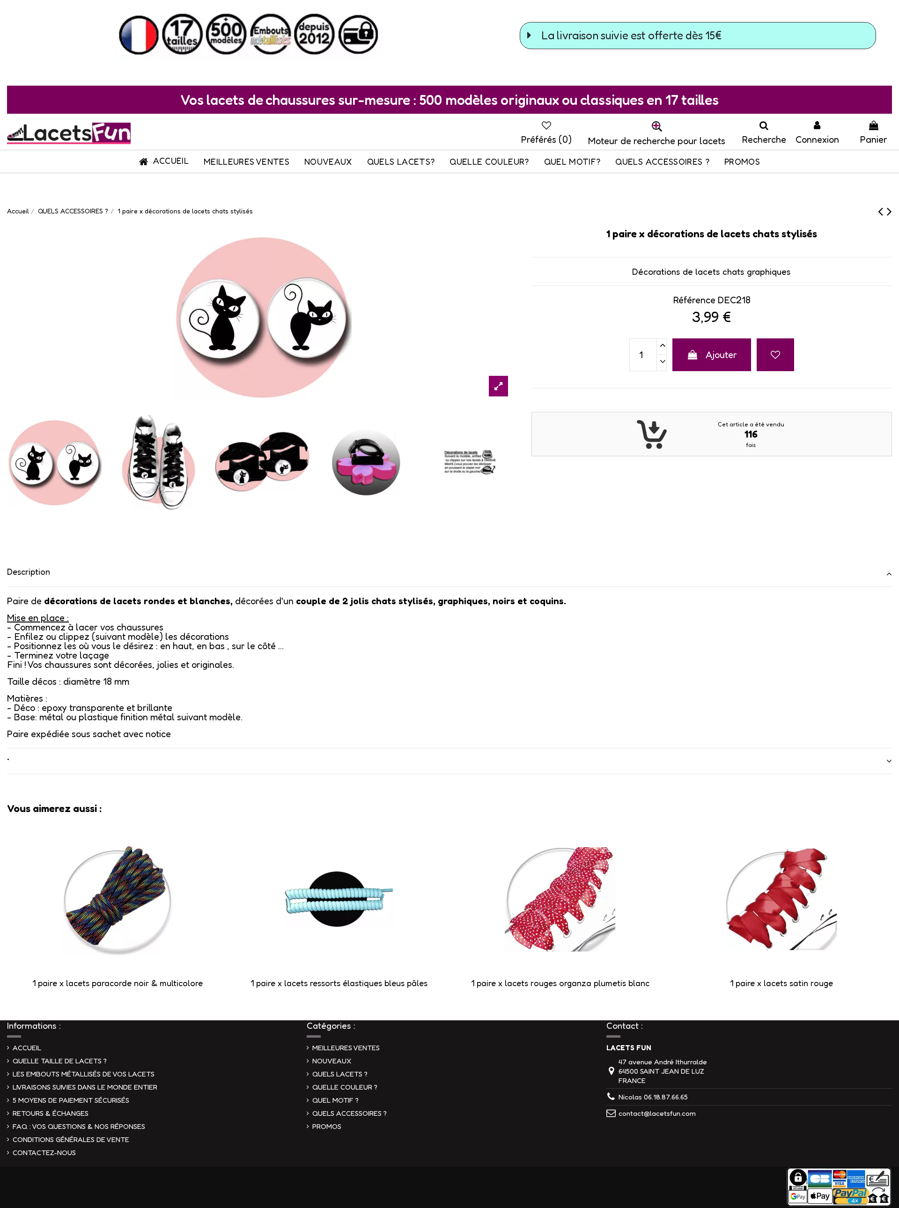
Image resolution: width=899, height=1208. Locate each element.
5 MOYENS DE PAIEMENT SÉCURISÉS (71, 1100)
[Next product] (889, 211)
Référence (694, 300)
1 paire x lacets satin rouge (781, 983)
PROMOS (326, 1126)
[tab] (449, 574)
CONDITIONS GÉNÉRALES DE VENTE (71, 1139)
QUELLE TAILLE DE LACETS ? (60, 1060)
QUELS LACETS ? (340, 1073)
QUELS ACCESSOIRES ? (349, 1113)
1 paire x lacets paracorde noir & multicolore (117, 983)
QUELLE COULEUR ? (344, 1087)
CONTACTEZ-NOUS (44, 1152)
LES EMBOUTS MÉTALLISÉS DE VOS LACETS (84, 1073)
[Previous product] (882, 211)
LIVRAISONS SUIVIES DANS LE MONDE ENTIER (85, 1087)
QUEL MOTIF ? (335, 1100)
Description (28, 571)
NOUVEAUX (331, 1060)
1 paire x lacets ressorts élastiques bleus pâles (339, 983)
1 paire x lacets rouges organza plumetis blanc (560, 983)
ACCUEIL (27, 1047)
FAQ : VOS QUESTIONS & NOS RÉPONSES (79, 1126)
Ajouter (721, 354)
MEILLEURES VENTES (346, 1047)
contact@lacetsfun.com (657, 1113)
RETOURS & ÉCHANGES (50, 1113)
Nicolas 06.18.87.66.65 (653, 1096)
